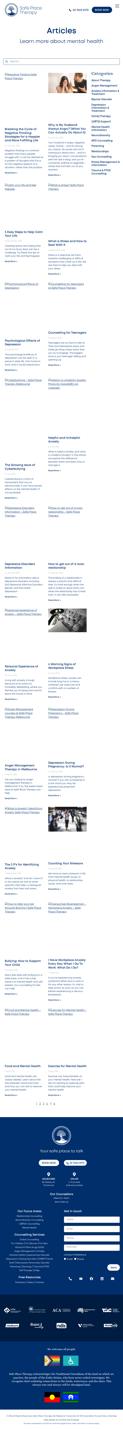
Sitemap (113, 1416)
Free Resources (30, 1277)
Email (70, 1259)
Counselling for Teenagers (67, 333)
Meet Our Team (61, 1198)
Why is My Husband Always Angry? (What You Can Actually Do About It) (67, 129)
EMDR (41, 1259)
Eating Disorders (28, 1259)
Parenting (97, 146)
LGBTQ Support (101, 121)
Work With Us (61, 1202)
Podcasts (20, 1282)
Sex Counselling (101, 157)
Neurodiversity (100, 135)
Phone (80, 1259)
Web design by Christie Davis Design (61, 1420)
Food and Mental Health (23, 1066)
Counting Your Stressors (65, 863)
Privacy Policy (100, 1416)
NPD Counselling (102, 141)
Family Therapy (101, 116)
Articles (40, 1282)
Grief (11, 1263)
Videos (30, 1282)
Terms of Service (87, 1423)
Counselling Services (29, 1235)
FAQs (37, 1270)
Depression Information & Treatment (100, 108)
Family (49, 1259)
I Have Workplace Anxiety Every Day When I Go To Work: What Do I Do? (67, 964)
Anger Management (104, 86)
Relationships (100, 151)
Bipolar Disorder (101, 99)
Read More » (11, 173)
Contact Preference (75, 1255)
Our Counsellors (61, 1194)
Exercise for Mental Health (67, 1066)
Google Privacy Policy (68, 1423)
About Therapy (101, 80)
